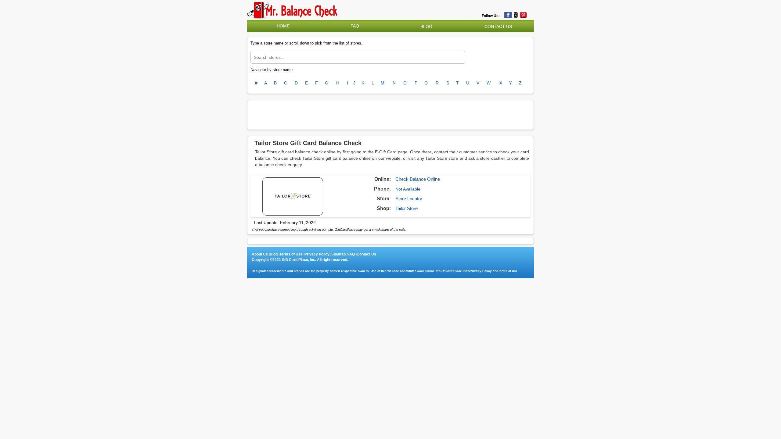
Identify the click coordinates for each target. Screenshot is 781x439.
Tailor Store (406, 208)
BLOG (426, 26)
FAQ (355, 25)
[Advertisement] (390, 114)
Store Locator (408, 198)
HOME (283, 25)
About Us (260, 254)
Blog (274, 254)
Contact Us (366, 254)
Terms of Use (291, 254)
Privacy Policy (316, 254)
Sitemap (338, 254)
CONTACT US (498, 26)
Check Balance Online (417, 179)
